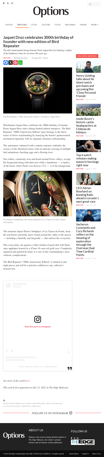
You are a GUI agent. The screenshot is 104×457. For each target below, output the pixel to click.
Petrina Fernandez (22, 58)
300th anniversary (54, 403)
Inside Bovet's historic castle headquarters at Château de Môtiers (86, 125)
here (27, 380)
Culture (46, 24)
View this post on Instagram (38, 327)
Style (34, 24)
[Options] (52, 11)
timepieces (26, 406)
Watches (22, 24)
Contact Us (85, 454)
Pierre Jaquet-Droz (23, 403)
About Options (74, 454)
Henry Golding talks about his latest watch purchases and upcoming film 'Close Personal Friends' (86, 86)
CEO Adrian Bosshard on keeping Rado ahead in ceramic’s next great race (87, 194)
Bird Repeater (38, 403)
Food (58, 24)
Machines (70, 24)
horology (36, 406)
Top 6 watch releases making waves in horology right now (87, 160)
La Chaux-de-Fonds (11, 406)
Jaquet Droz (8, 403)
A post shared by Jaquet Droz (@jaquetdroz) (38, 366)
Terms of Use (96, 454)
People (9, 24)
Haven (83, 24)
